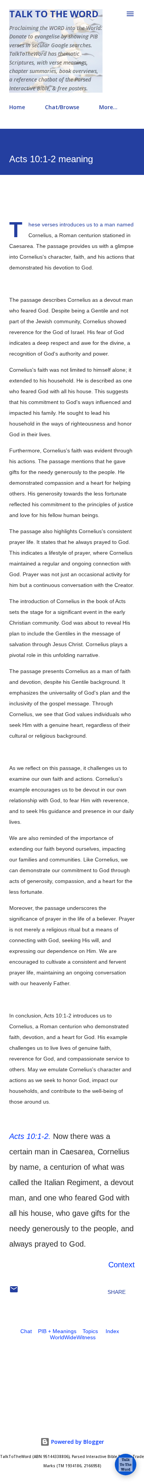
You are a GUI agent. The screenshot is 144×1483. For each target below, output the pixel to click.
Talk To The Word (53, 13)
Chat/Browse (62, 107)
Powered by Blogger (77, 1441)
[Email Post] (13, 1292)
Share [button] (117, 1292)
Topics (90, 1331)
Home (17, 107)
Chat (26, 1331)
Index (112, 1331)
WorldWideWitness (73, 1337)
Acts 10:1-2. (30, 1136)
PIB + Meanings (57, 1331)
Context (121, 1264)
